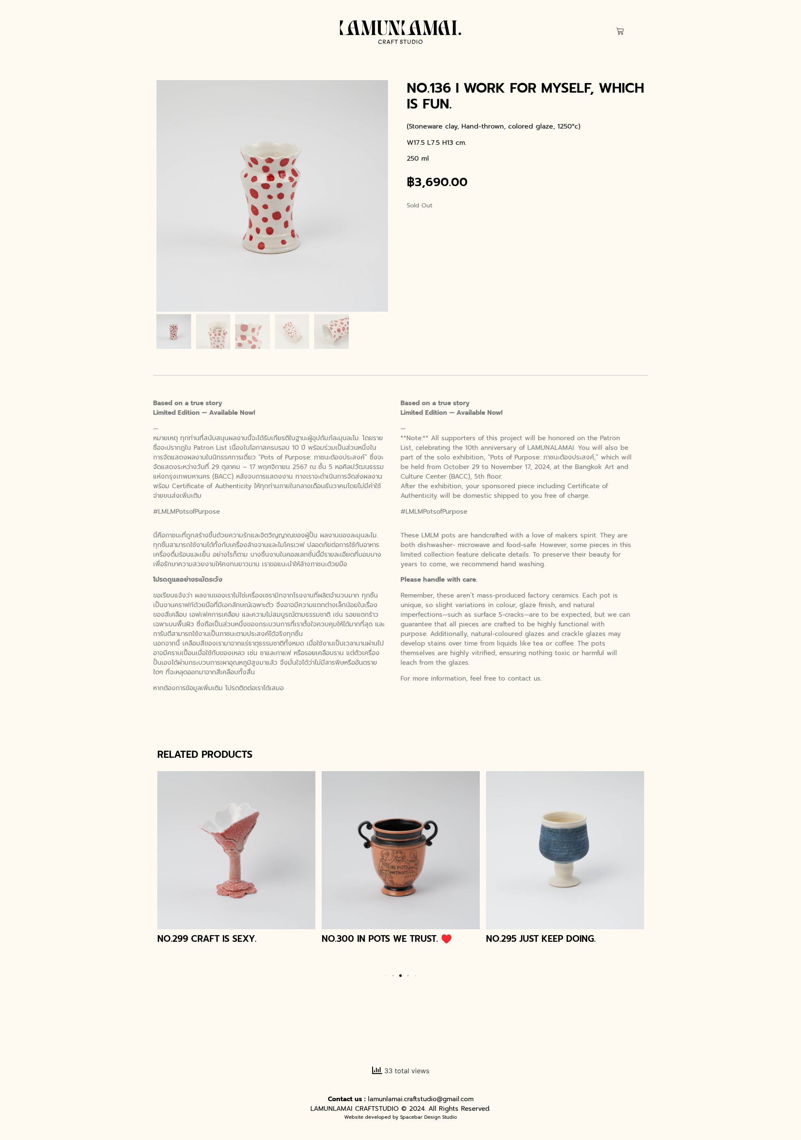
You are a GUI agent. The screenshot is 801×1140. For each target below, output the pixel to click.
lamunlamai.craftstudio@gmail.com (421, 1099)
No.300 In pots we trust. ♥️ (387, 939)
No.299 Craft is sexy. (207, 939)
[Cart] (620, 32)
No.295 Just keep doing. (541, 939)
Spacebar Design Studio (428, 1117)
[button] (393, 975)
